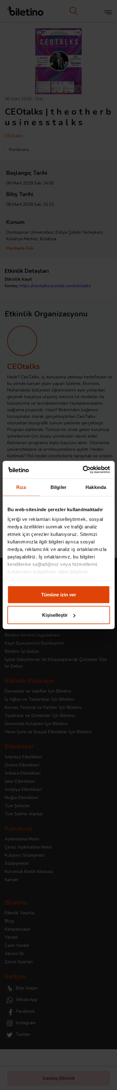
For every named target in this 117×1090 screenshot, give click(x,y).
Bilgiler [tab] (58, 487)
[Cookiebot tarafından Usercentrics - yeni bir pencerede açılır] (83, 470)
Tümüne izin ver (58, 594)
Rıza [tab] (21, 487)
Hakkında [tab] (95, 487)
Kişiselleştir (55, 615)
